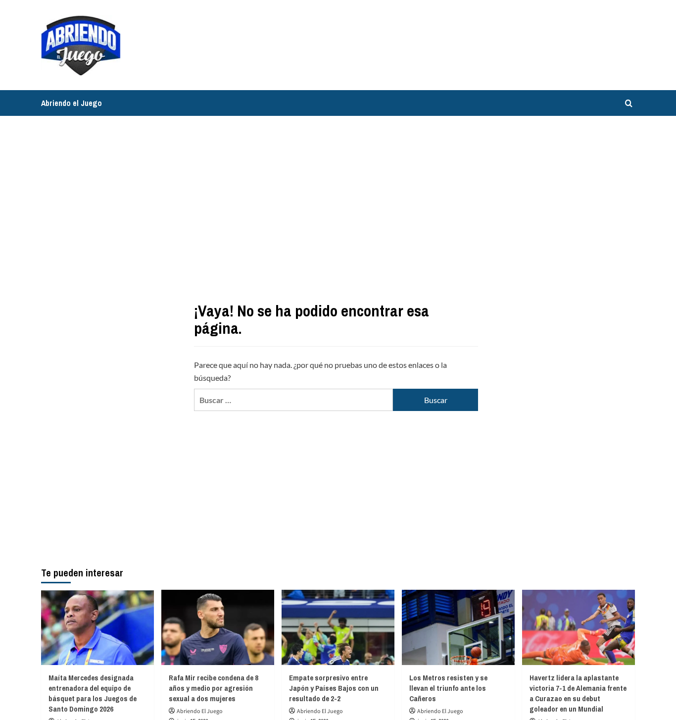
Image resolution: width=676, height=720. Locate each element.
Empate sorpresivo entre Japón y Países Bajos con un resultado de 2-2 (334, 688)
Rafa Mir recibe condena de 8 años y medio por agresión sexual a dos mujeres (213, 688)
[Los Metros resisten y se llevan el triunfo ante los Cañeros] (458, 627)
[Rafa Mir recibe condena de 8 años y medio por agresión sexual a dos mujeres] (217, 627)
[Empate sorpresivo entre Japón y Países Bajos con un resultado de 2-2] (338, 627)
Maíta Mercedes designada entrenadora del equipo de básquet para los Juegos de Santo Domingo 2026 (92, 693)
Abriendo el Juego (71, 103)
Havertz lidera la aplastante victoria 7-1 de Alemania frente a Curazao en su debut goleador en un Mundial (578, 693)
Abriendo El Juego (200, 711)
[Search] (629, 103)
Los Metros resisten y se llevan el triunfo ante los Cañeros (448, 688)
